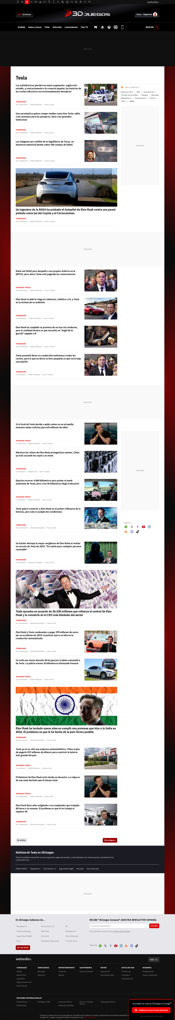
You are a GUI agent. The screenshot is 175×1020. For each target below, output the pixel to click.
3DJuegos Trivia (23, 288)
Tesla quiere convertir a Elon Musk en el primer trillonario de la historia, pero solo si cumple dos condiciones (48, 510)
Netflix (131, 101)
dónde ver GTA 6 (127, 92)
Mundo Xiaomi (22, 986)
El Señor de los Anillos (129, 95)
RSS (126, 531)
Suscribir (154, 926)
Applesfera (21, 979)
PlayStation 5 (35, 869)
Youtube (143, 526)
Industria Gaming (23, 931)
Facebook (138, 526)
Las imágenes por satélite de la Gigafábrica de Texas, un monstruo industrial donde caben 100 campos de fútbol (45, 143)
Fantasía (145, 95)
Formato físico (71, 941)
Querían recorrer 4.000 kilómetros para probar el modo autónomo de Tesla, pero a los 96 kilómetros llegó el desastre (47, 482)
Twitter (132, 526)
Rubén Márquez (36, 105)
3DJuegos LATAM (44, 1002)
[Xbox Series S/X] (109, 27)
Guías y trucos (35, 27)
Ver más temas (23, 947)
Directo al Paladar (86, 971)
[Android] (122, 27)
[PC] (96, 27)
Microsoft (80, 869)
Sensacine (62, 971)
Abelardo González (37, 528)
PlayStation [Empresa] (50, 941)
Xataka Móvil (21, 975)
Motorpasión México (108, 1002)
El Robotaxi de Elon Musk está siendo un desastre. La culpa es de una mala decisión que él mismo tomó (48, 779)
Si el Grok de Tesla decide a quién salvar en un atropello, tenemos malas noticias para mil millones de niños (45, 426)
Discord (132, 531)
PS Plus (152, 98)
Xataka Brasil (21, 1005)
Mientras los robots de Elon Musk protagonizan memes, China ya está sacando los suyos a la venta (47, 454)
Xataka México (22, 1002)
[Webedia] (24, 958)
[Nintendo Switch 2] (116, 27)
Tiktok (138, 531)
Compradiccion (127, 979)
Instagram (149, 526)
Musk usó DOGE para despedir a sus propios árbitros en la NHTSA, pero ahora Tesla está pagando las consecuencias (45, 273)
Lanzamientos (71, 27)
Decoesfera (126, 975)
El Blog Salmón (148, 971)
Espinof (61, 975)
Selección (57, 27)
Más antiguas (110, 840)
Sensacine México (65, 1002)
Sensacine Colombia (66, 1005)
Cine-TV (84, 27)
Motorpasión (105, 971)
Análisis (21, 27)
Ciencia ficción (149, 92)
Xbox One (45, 931)
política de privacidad (122, 931)
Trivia (47, 27)
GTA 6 (123, 101)
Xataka (19, 971)
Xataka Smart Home (24, 982)
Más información (90, 1017)
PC (67, 926)
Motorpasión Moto (107, 975)
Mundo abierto (140, 98)
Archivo (23, 840)
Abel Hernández (35, 318)
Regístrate (147, 14)
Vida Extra (41, 975)
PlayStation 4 (71, 931)
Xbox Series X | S (49, 869)
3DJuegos (87, 14)
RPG (138, 92)
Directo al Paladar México (86, 1003)
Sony (18, 941)
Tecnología (21, 102)
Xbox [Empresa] (93, 869)
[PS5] (102, 27)
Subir (152, 960)
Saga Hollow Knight (66, 869)
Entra (139, 14)
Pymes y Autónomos (150, 975)
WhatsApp (126, 526)
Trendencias (126, 971)
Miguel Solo (32, 472)
